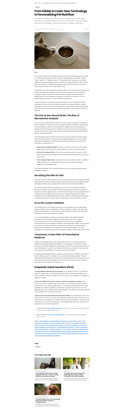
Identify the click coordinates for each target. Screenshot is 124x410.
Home (35, 3)
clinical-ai (37, 7)
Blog (40, 3)
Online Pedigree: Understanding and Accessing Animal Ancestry (59, 321)
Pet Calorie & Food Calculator (56, 314)
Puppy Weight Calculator (54, 308)
